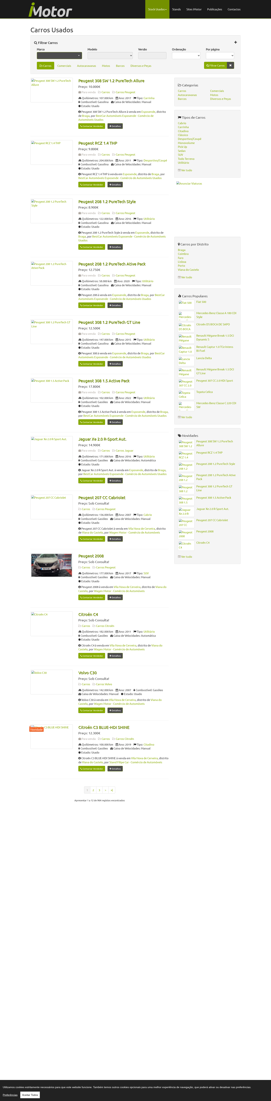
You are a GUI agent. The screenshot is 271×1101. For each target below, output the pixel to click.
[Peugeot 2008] (51, 565)
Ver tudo (186, 170)
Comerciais (64, 65)
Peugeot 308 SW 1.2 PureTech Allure (111, 80)
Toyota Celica (204, 391)
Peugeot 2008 (91, 555)
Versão (142, 49)
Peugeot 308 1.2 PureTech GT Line (109, 322)
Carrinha (149, 98)
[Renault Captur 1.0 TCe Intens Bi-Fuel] (186, 350)
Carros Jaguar (124, 450)
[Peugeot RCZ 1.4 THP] (51, 152)
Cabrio (148, 514)
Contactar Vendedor (92, 126)
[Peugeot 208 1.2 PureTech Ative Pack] (51, 273)
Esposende (148, 111)
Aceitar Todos (30, 1094)
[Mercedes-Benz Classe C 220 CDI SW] (186, 406)
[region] (135, 1090)
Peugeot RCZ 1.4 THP (97, 142)
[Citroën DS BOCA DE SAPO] (186, 327)
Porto (181, 265)
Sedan (182, 150)
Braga (86, 115)
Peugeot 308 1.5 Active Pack (103, 380)
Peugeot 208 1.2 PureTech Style (107, 201)
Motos (106, 65)
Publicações (214, 9)
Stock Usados (156, 9)
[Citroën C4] (51, 623)
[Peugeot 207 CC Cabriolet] (51, 507)
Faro (180, 257)
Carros (47, 65)
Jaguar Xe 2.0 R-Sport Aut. (102, 438)
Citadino (149, 744)
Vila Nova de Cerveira (141, 528)
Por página (213, 49)
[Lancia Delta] (186, 361)
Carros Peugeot (125, 92)
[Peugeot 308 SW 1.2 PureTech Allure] (51, 90)
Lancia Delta (204, 358)
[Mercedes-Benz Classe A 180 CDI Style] (186, 316)
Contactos (234, 9)
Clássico (183, 135)
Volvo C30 (87, 672)
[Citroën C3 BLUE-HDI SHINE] (51, 736)
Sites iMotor (194, 9)
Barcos (120, 65)
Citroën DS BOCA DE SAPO (213, 324)
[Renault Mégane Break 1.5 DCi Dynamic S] (186, 338)
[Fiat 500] (186, 305)
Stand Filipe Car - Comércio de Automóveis (135, 762)
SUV (146, 573)
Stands (176, 9)
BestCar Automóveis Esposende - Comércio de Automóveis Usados (120, 178)
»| (112, 790)
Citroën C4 (88, 614)
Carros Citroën (105, 625)
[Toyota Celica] (186, 395)
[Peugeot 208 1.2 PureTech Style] (51, 210)
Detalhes (116, 126)
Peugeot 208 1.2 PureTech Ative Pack (111, 263)
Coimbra (183, 253)
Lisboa (182, 261)
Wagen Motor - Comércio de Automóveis (134, 532)
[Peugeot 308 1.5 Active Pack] (51, 390)
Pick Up (182, 146)
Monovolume (186, 142)
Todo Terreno (186, 158)
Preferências (10, 1094)
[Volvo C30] (51, 682)
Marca (41, 49)
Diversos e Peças (141, 65)
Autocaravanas (86, 65)
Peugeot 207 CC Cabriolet (101, 497)
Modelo (92, 49)
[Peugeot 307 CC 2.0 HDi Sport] (186, 384)
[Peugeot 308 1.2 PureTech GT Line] (51, 331)
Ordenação (179, 49)
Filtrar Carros (47, 42)
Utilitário (149, 218)
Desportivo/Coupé (155, 160)
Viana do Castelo (92, 532)
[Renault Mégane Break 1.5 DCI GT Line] (186, 372)
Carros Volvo (104, 684)
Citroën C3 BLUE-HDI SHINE (103, 727)
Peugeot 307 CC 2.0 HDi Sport (214, 380)
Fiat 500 (201, 301)
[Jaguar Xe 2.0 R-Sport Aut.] (51, 448)
